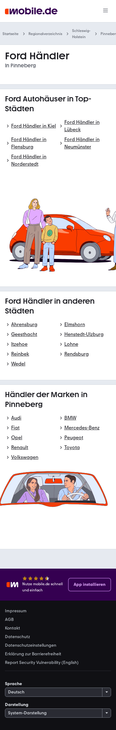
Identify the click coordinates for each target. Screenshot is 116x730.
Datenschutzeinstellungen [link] (30, 645)
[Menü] (105, 11)
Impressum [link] (16, 611)
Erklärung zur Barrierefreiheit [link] (33, 654)
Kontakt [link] (12, 628)
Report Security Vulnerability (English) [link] (42, 662)
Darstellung (16, 704)
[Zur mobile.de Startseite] (31, 11)
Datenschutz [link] (17, 636)
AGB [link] (9, 619)
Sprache (13, 683)
